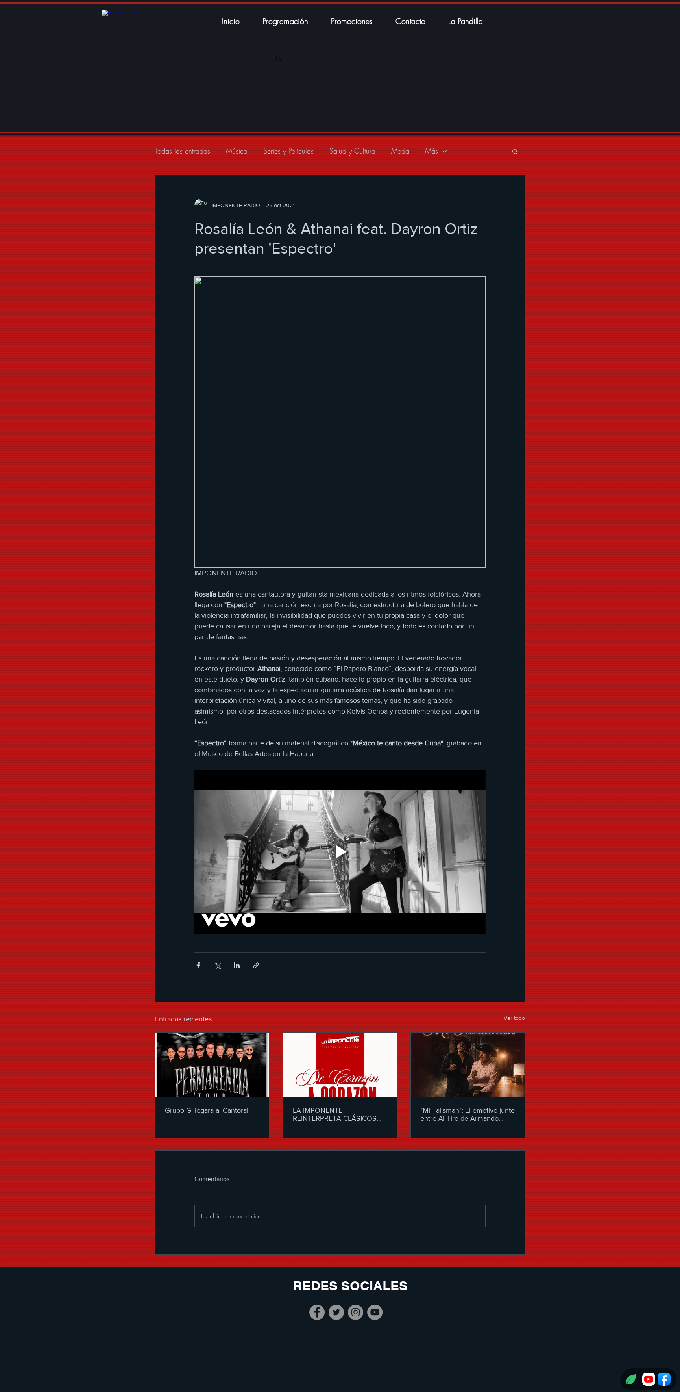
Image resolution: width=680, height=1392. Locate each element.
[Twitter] (336, 1312)
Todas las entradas (182, 151)
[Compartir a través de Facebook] (198, 965)
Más (431, 151)
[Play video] (340, 852)
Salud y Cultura (352, 151)
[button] (515, 151)
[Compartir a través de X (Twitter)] (217, 965)
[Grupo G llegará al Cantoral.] (212, 1065)
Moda (400, 151)
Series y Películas (288, 151)
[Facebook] (317, 1312)
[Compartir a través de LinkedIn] (236, 965)
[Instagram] (355, 1312)
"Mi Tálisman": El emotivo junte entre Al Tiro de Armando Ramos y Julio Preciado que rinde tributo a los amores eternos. (467, 1114)
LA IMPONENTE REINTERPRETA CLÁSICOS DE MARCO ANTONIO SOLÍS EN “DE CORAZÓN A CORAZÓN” (338, 1114)
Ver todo (514, 1018)
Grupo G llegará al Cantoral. (207, 1110)
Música (237, 151)
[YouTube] (374, 1312)
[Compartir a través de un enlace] (256, 965)
